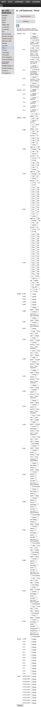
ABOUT (3, 2)
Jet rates (4, 70)
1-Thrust (4, 50)
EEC (3, 31)
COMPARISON (19, 2)
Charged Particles (7, 68)
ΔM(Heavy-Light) (7, 41)
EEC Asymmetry (6, 34)
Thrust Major (5, 52)
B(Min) (4, 22)
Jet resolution (5, 73)
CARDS (28, 2)
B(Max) (4, 20)
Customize (26, 21)
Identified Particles (7, 65)
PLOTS (10, 2)
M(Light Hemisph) (7, 38)
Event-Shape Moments (5, 62)
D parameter (5, 29)
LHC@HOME (36, 2)
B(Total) (4, 18)
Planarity (4, 43)
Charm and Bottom (7, 59)
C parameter (5, 27)
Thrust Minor (5, 55)
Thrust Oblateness (7, 57)
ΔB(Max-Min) (5, 24)
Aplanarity (5, 15)
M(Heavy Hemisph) (7, 36)
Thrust (4, 48)
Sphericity (5, 45)
